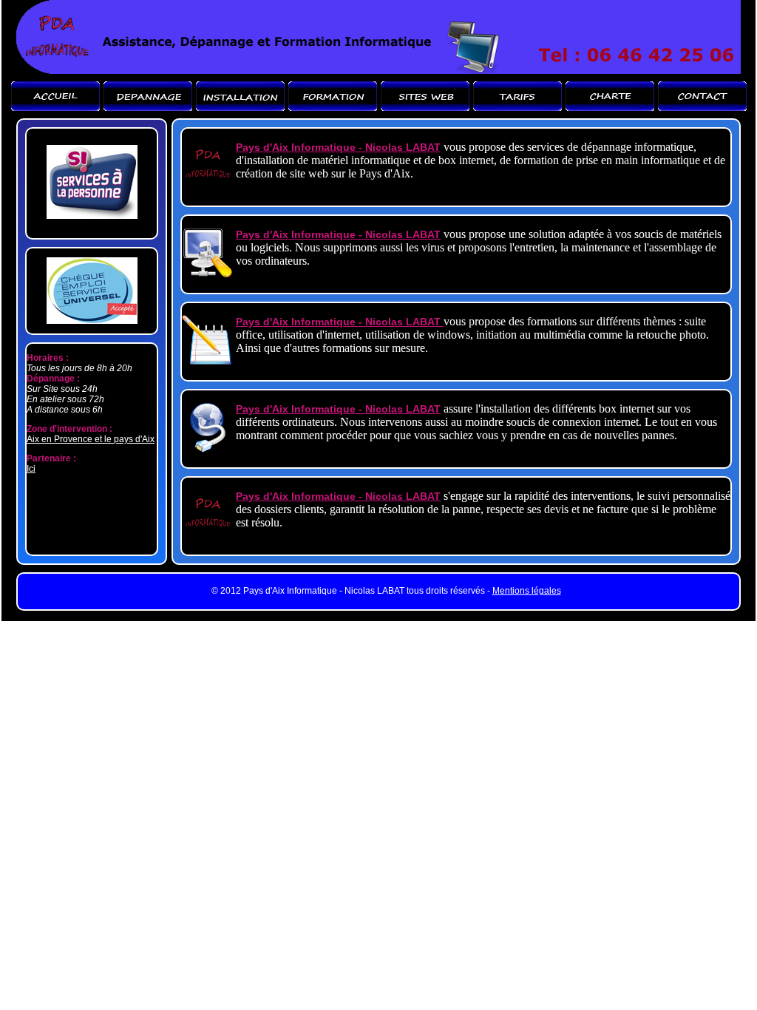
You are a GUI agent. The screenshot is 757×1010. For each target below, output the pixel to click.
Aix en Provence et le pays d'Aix (91, 439)
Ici (31, 469)
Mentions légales (526, 591)
